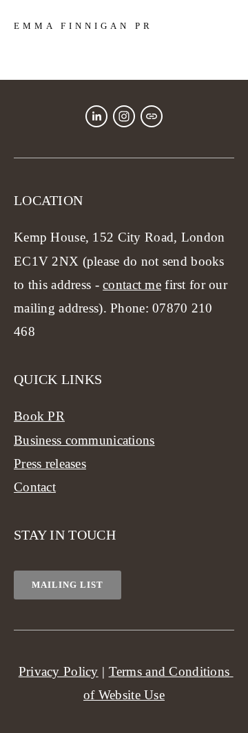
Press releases (50, 463)
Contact (35, 487)
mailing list (67, 585)
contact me (132, 284)
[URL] (152, 116)
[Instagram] (124, 116)
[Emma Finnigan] (96, 116)
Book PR (39, 416)
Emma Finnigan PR (83, 26)
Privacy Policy (59, 671)
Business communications (84, 440)
